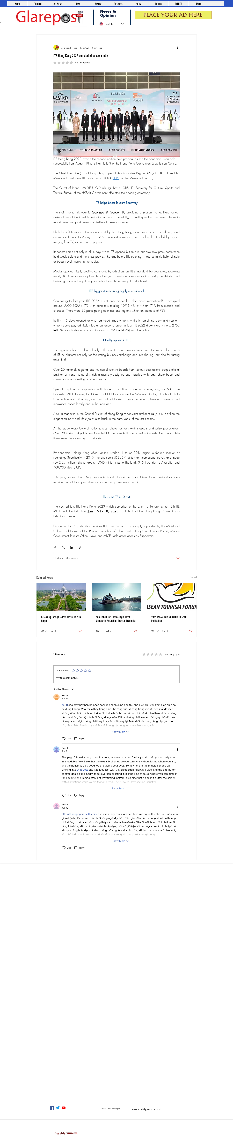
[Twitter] (58, 1108)
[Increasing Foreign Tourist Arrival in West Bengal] (61, 597)
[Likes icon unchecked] (64, 739)
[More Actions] (178, 697)
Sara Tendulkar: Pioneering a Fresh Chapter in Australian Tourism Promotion (116, 619)
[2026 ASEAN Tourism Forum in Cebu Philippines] (171, 597)
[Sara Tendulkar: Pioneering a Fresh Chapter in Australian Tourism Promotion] (116, 597)
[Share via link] (80, 547)
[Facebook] (52, 1108)
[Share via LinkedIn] (71, 547)
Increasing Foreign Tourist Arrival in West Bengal (61, 619)
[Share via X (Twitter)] (63, 547)
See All (193, 577)
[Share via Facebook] (55, 547)
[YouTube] (63, 1108)
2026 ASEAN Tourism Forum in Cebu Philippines (168, 619)
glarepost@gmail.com (145, 1109)
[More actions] (178, 48)
